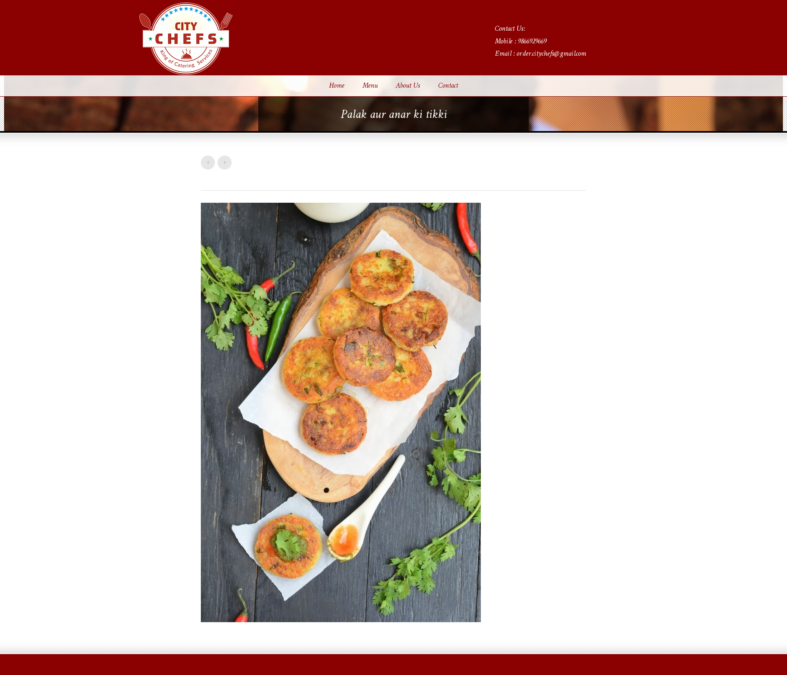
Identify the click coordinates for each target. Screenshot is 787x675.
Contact (448, 86)
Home (336, 86)
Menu (370, 86)
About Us (408, 86)
